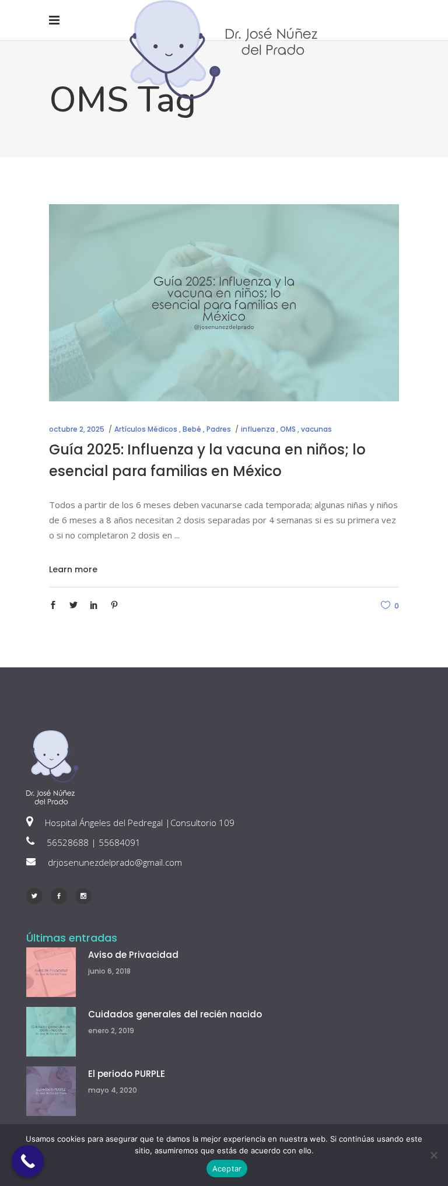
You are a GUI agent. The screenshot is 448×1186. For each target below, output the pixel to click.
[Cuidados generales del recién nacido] (51, 1031)
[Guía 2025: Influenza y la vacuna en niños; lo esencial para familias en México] (224, 302)
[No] (433, 1155)
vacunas (316, 429)
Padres (218, 429)
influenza (258, 429)
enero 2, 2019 (111, 1030)
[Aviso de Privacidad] (51, 972)
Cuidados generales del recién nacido (175, 1014)
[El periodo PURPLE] (51, 1091)
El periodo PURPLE (126, 1074)
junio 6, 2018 (109, 971)
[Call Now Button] (28, 1161)
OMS (288, 429)
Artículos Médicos (145, 429)
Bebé (192, 429)
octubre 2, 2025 (76, 429)
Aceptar (227, 1168)
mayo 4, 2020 (112, 1090)
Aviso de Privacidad (133, 955)
